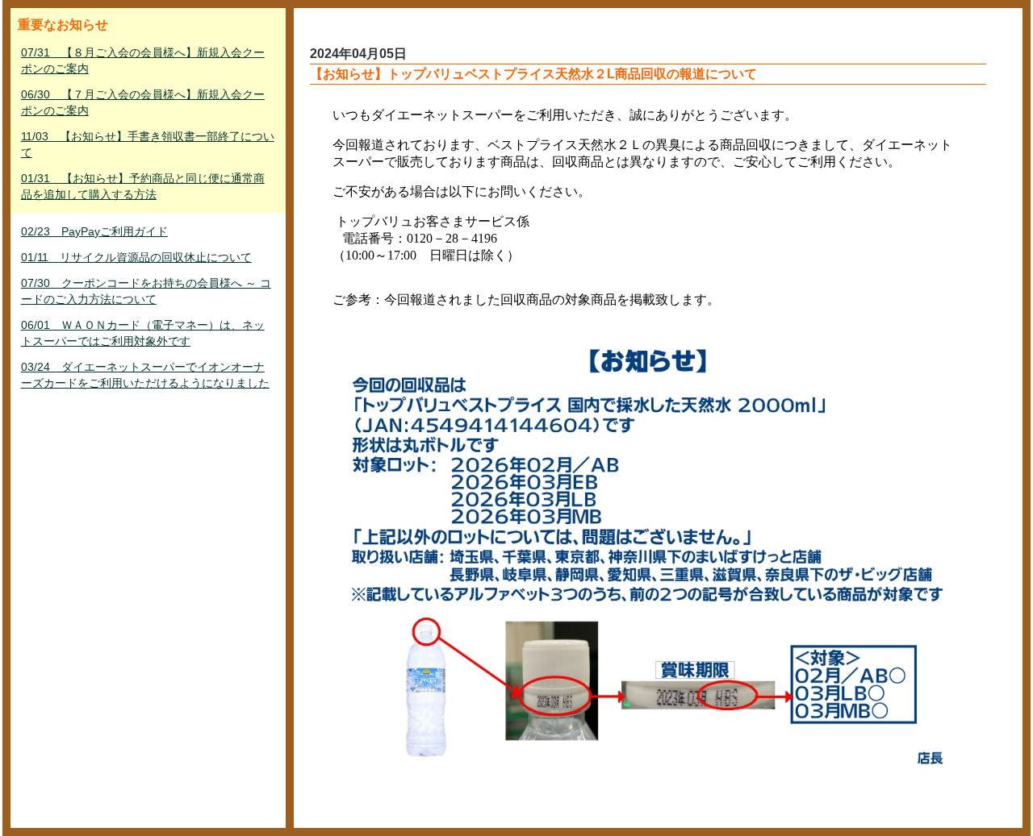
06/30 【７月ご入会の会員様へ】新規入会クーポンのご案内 (143, 102)
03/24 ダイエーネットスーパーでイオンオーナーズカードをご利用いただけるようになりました (145, 374)
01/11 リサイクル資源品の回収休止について (136, 257)
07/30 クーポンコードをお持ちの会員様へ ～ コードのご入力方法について (146, 291)
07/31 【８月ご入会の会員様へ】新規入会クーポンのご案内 (143, 60)
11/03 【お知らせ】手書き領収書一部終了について (147, 144)
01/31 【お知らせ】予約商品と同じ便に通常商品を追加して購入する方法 (143, 186)
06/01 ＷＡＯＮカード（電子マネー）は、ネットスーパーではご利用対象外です (143, 332)
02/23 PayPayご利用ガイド (94, 231)
